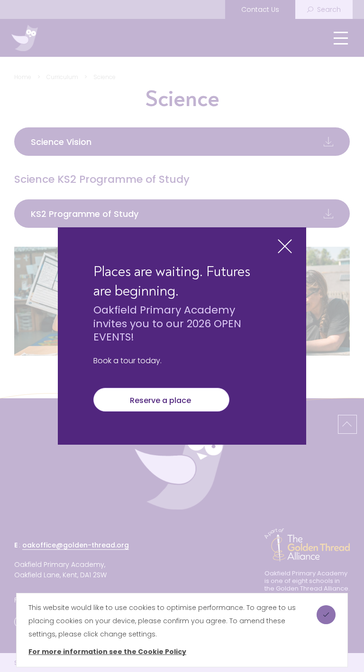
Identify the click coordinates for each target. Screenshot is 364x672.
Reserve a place (161, 400)
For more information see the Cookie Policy (107, 651)
